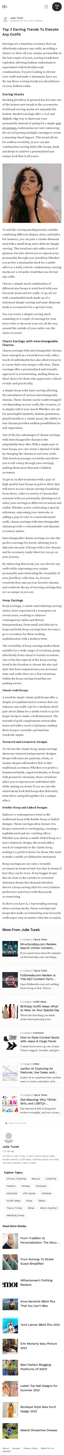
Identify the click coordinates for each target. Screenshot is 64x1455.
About (5, 1448)
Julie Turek (16, 17)
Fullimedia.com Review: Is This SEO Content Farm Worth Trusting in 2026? (37, 979)
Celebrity (51, 1178)
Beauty (36, 1178)
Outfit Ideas (39, 1001)
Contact (16, 1448)
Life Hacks (29, 1193)
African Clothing (16, 1178)
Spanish (6, 1451)
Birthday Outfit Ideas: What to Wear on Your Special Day (39, 1008)
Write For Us (47, 1448)
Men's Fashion (48, 1208)
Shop (29, 1200)
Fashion (39, 20)
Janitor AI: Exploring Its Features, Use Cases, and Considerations (37, 1072)
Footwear (38, 1032)
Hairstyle (12, 1193)
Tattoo (41, 1200)
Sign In (57, 6)
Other (36, 1063)
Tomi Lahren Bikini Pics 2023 (40, 1325)
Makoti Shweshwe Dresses (38, 1430)
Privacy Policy (30, 1448)
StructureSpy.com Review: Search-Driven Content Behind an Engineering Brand (40, 947)
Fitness (25, 1185)
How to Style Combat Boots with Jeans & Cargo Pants (39, 1039)
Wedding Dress (15, 1215)
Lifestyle (46, 1193)
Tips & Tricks (40, 939)
